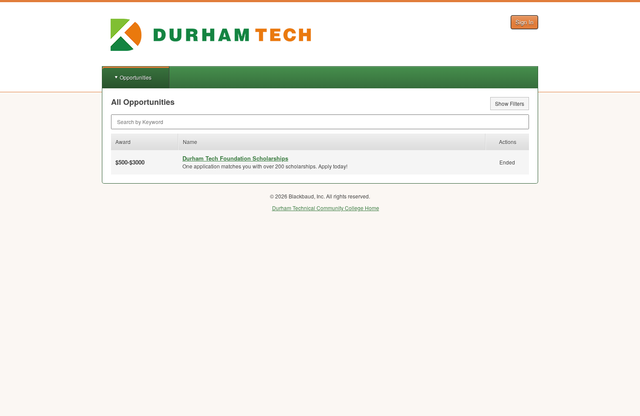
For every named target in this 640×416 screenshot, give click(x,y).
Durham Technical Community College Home (325, 207)
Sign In (524, 22)
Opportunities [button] (136, 77)
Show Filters (509, 103)
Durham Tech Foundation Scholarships (235, 158)
